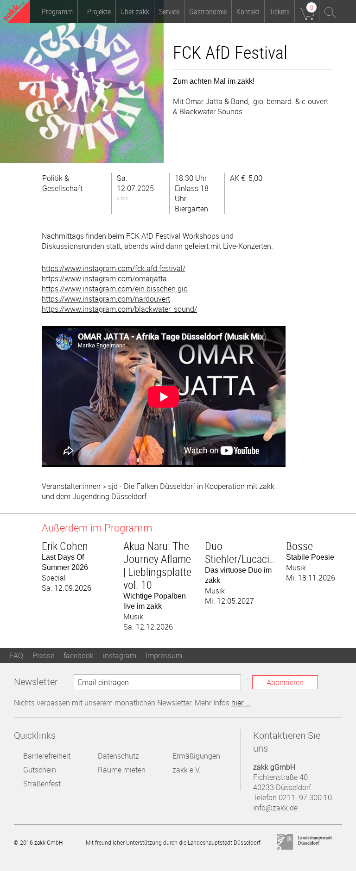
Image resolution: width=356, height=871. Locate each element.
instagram (119, 655)
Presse (43, 655)
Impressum (164, 655)
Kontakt (248, 11)
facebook (79, 655)
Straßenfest (42, 783)
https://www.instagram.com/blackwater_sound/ (119, 309)
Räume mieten (122, 770)
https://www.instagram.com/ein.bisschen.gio (115, 289)
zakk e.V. (186, 770)
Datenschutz (118, 756)
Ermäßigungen (196, 756)
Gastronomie (208, 11)
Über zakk (135, 11)
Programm (57, 11)
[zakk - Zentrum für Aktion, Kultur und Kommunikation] (16, 12)
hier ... (241, 703)
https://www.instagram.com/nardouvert (106, 299)
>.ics (122, 198)
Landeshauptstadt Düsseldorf (304, 842)
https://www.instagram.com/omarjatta (104, 278)
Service (169, 11)
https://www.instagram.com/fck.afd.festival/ (113, 268)
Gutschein (39, 770)
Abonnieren (285, 682)
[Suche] (330, 11)
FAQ (16, 655)
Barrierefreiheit (46, 756)
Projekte (99, 11)
